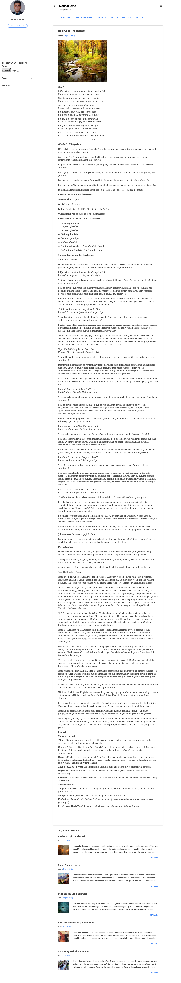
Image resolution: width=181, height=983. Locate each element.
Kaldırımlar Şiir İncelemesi (71, 836)
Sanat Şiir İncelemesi (69, 865)
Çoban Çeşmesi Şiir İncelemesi (73, 951)
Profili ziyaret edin (17, 26)
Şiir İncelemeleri (84, 18)
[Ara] (161, 6)
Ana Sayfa (66, 18)
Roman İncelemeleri (132, 18)
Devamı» (154, 857)
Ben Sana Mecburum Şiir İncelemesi (76, 922)
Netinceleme (67, 6)
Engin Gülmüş (17, 20)
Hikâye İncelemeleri (108, 18)
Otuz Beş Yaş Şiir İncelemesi (72, 894)
